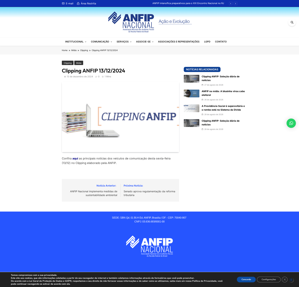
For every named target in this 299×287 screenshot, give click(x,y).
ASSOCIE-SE (143, 41)
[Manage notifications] (291, 279)
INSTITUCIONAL (74, 41)
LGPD (207, 41)
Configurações (269, 279)
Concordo (246, 279)
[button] (291, 123)
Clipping (68, 63)
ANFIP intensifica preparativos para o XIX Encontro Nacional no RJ (188, 3)
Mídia (78, 63)
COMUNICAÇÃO (100, 41)
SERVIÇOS (123, 41)
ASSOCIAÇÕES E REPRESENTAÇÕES (178, 41)
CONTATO (221, 41)
